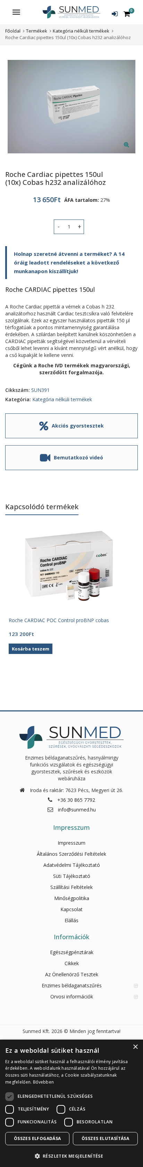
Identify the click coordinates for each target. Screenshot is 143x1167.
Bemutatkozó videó (78, 457)
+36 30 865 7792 (76, 800)
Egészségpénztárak (71, 952)
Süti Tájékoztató (71, 876)
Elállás (71, 920)
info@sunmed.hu (77, 809)
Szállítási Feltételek (71, 887)
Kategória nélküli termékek (62, 399)
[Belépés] (115, 13)
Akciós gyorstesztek (78, 425)
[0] (127, 13)
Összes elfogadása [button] (37, 1138)
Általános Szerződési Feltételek (71, 854)
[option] (71, 106)
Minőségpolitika (71, 898)
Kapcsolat (71, 909)
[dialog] (71, 1103)
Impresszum (71, 843)
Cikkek (72, 963)
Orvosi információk (71, 996)
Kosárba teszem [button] (30, 649)
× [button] (135, 1047)
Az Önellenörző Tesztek (71, 974)
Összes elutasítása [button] (105, 1138)
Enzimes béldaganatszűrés (72, 985)
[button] (132, 150)
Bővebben (43, 1082)
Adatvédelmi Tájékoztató (71, 865)
